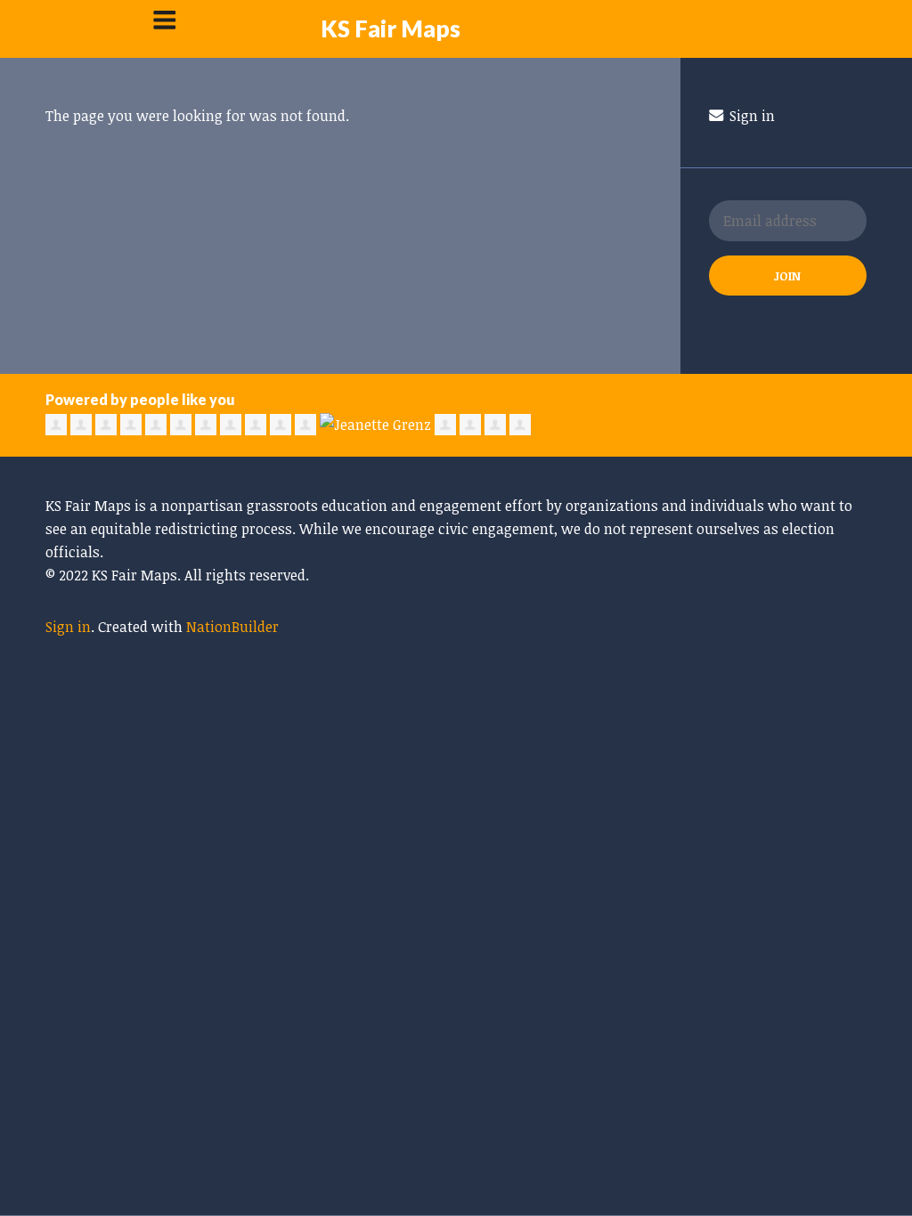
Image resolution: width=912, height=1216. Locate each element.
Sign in (750, 116)
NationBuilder (232, 626)
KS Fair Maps (390, 28)
